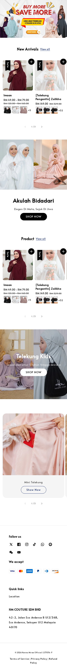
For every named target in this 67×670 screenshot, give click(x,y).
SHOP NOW (33, 216)
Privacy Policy (39, 658)
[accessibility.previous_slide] (25, 504)
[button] (4, 12)
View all (45, 49)
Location (14, 596)
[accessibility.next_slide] (42, 504)
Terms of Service (19, 658)
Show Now (33, 489)
